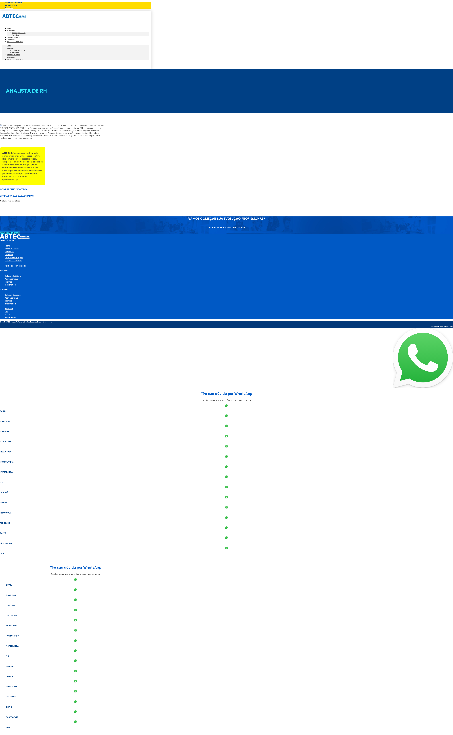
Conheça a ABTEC (18, 33)
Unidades (11, 40)
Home (9, 28)
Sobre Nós (11, 31)
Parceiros (15, 35)
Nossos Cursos (13, 37)
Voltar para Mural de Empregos (15, 143)
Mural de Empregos (15, 42)
